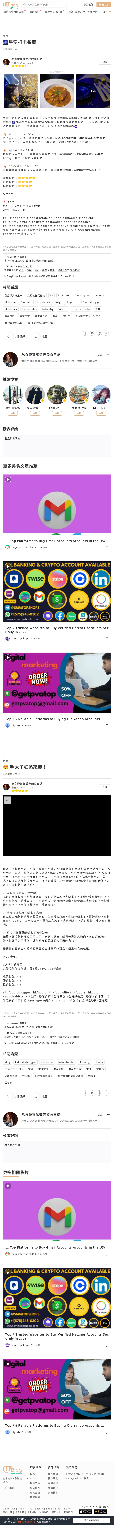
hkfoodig (47, 309)
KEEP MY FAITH (101, 407)
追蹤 (105, 62)
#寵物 (69, 1473)
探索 (70, 11)
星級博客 (92, 11)
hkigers (70, 302)
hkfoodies (11, 309)
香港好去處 (41, 316)
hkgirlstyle (43, 302)
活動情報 (75, 270)
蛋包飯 (8, 1082)
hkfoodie (10, 302)
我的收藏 (53, 1483)
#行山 (77, 1473)
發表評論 (12, 438)
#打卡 (85, 1473)
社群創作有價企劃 (14, 11)
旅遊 (29, 270)
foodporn (64, 295)
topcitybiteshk (81, 309)
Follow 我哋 (67, 276)
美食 (5, 36)
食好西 (66, 316)
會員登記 (88, 4)
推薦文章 (80, 11)
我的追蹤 (53, 1488)
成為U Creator (53, 11)
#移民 (85, 1478)
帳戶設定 (53, 1478)
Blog (59, 1508)
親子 (44, 270)
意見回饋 (35, 1492)
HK (32, 1508)
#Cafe (101, 1473)
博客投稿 (35, 1497)
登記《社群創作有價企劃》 (40, 260)
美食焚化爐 (79, 407)
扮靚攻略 (62, 270)
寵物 (52, 270)
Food (50, 1508)
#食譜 (93, 1473)
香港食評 (10, 316)
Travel (23, 1508)
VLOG (33, 1478)
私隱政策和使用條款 (25, 1521)
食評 (97, 309)
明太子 (92, 1075)
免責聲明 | (21, 1512)
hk (51, 295)
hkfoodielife (29, 309)
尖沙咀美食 (81, 316)
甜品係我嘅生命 (13, 295)
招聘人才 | (58, 1512)
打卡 (21, 270)
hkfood (99, 295)
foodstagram (82, 295)
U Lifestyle (10, 1508)
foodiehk (26, 302)
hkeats (62, 309)
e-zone (68, 1508)
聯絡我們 (69, 1512)
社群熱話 (34, 11)
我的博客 (53, 1492)
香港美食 (25, 316)
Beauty (40, 1508)
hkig (58, 302)
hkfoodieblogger (90, 302)
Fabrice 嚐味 (57, 407)
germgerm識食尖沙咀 (40, 322)
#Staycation (73, 1478)
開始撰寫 (104, 4)
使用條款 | (33, 1512)
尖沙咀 (96, 316)
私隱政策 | (45, 1512)
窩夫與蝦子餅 (35, 407)
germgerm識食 (13, 322)
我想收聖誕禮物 (36, 295)
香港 (55, 316)
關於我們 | (9, 1512)
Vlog (7, 1062)
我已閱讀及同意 (91, 1520)
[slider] (56, 853)
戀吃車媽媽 (13, 407)
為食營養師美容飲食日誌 (26, 59)
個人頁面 (53, 1473)
